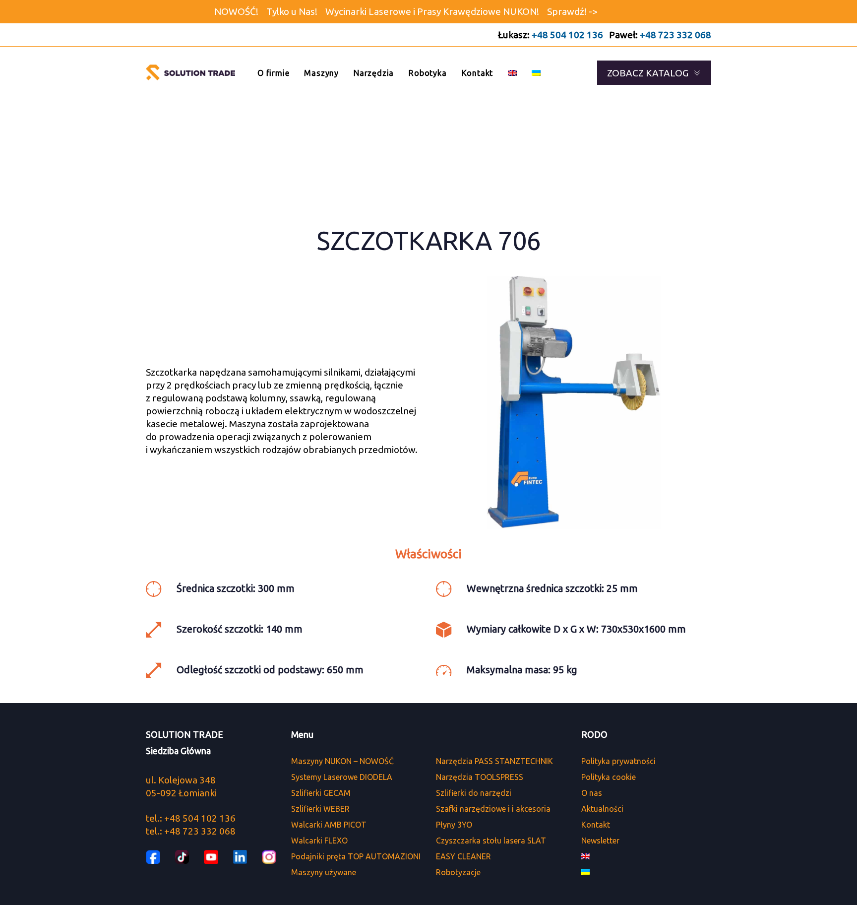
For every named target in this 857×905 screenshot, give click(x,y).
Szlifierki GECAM (321, 792)
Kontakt (595, 824)
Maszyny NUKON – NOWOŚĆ (342, 761)
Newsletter (600, 840)
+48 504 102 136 (567, 34)
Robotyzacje (458, 872)
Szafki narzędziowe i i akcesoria (493, 808)
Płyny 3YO (454, 824)
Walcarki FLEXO (319, 840)
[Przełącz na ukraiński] (536, 73)
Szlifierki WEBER (320, 808)
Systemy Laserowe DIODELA (341, 777)
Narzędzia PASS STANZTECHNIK (494, 761)
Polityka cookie (608, 777)
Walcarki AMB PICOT (329, 824)
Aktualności (602, 808)
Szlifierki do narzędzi (473, 792)
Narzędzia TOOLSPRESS (479, 777)
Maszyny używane (323, 872)
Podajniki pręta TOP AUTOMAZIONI (356, 856)
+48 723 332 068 (675, 34)
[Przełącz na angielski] (512, 73)
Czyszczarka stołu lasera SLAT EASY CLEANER (491, 848)
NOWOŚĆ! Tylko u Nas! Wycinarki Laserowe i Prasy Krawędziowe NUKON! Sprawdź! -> (406, 11)
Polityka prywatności (618, 761)
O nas (591, 792)
